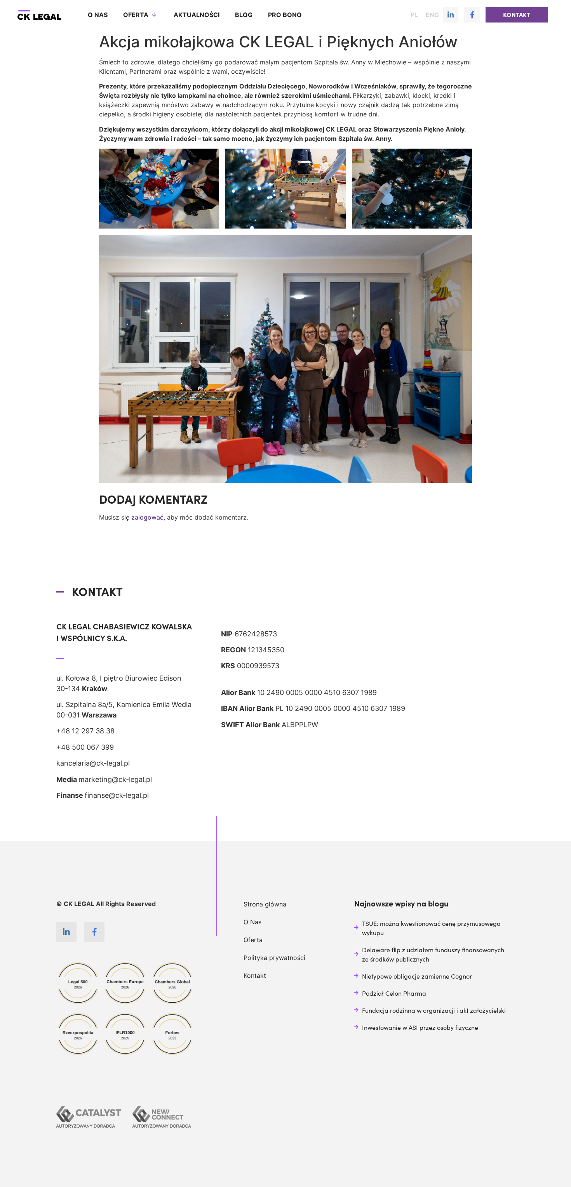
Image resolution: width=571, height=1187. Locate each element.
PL (414, 15)
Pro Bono (285, 15)
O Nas (252, 922)
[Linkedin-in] (450, 15)
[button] (517, 15)
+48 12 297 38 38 (85, 731)
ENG (432, 15)
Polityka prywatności (274, 958)
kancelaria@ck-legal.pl (93, 763)
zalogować (147, 517)
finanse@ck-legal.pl (117, 795)
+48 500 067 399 (85, 747)
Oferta (135, 15)
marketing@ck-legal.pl (115, 779)
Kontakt (255, 975)
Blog (243, 15)
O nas (98, 15)
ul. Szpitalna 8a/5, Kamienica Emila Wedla (123, 704)
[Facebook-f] (472, 15)
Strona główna (265, 904)
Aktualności (196, 15)
